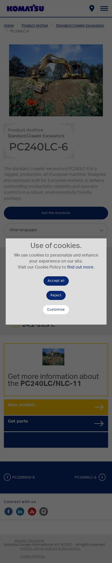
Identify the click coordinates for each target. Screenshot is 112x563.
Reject (56, 295)
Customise (56, 309)
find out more (80, 267)
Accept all (56, 280)
